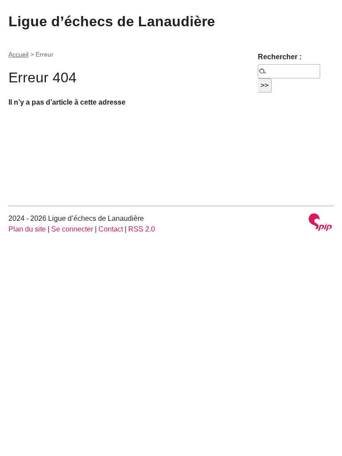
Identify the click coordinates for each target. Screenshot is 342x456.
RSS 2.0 (141, 229)
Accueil (18, 54)
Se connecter (72, 229)
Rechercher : (279, 57)
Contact (110, 229)
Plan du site (27, 229)
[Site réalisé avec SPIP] (320, 223)
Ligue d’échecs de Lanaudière (111, 21)
